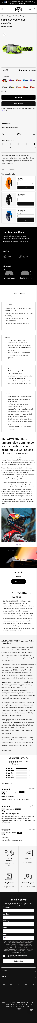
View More (4, 91)
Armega (22, 15)
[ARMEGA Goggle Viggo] (4, 87)
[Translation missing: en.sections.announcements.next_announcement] (34, 2)
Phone (5, 934)
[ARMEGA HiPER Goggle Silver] (18, 87)
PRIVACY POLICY (20, 952)
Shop (3, 15)
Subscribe (18, 961)
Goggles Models (12, 15)
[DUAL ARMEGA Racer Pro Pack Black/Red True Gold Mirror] (4, 80)
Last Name (6, 914)
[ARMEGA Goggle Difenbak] (11, 80)
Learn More (18, 581)
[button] (2, 9)
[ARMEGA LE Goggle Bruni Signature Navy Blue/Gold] (25, 80)
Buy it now (18, 103)
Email (5, 927)
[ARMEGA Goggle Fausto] (18, 80)
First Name (6, 907)
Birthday (6, 921)
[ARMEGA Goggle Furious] (11, 87)
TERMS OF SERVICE (26, 946)
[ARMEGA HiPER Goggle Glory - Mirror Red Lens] (25, 87)
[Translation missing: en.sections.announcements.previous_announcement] (2, 2)
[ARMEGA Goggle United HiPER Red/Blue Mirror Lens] (32, 80)
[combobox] (6, 938)
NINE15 (18, 1009)
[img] (5, 789)
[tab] (17, 544)
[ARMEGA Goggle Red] (32, 87)
